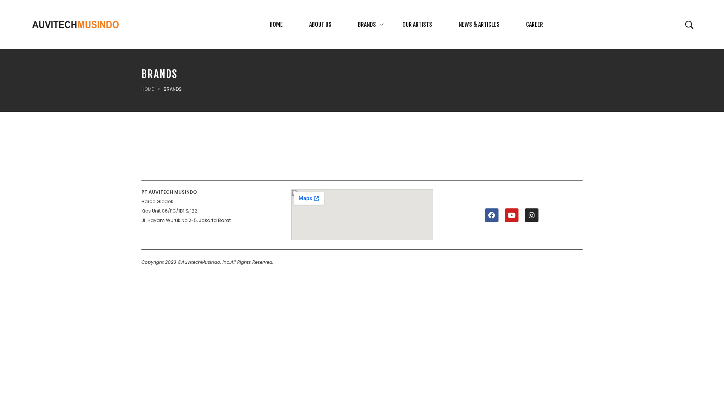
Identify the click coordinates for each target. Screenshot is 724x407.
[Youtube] (511, 215)
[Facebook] (492, 215)
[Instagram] (531, 215)
